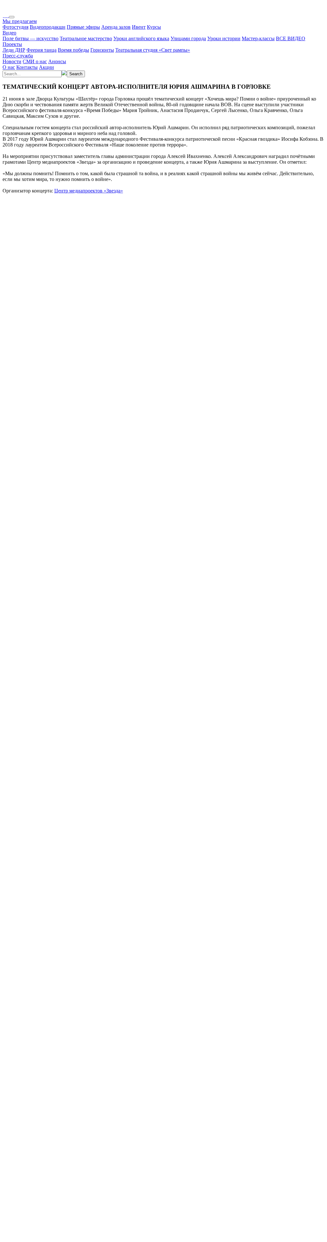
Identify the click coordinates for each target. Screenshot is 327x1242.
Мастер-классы (258, 38)
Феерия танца (42, 50)
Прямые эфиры (83, 27)
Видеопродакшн (47, 27)
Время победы (73, 50)
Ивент (139, 27)
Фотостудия (15, 27)
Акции (46, 67)
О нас (9, 67)
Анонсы (57, 61)
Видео (9, 32)
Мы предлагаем (20, 21)
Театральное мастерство (86, 38)
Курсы (154, 27)
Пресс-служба (18, 55)
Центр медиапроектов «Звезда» (88, 190)
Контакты (27, 67)
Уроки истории (223, 38)
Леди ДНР (14, 50)
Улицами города (188, 38)
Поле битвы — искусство (30, 38)
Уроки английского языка (141, 38)
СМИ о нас (35, 61)
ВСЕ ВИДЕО (290, 38)
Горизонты (102, 50)
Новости (12, 61)
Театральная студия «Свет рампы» (152, 50)
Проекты (12, 44)
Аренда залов (116, 27)
